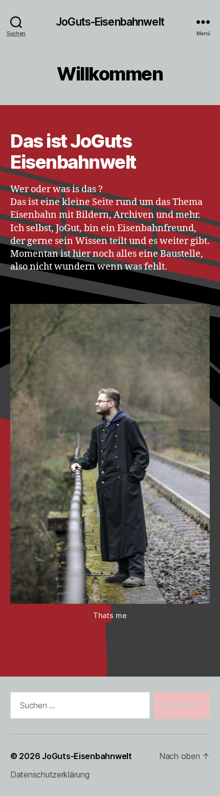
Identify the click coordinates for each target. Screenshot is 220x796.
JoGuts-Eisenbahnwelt (110, 21)
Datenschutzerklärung (50, 774)
